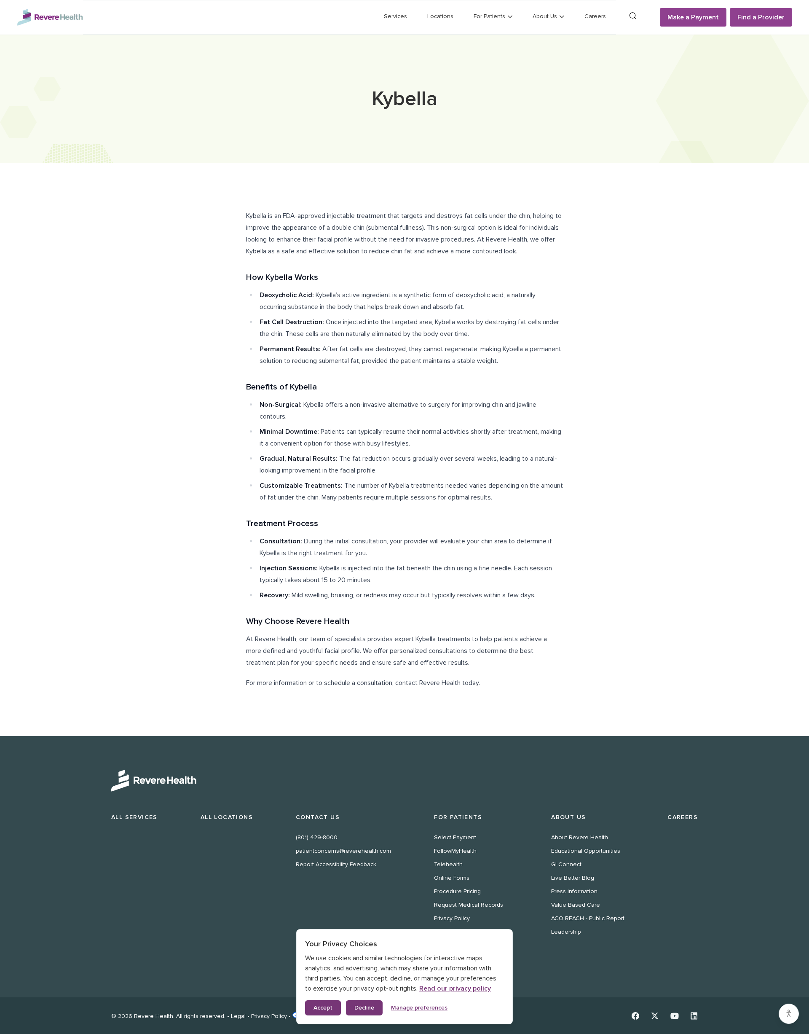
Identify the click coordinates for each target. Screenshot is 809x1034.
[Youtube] (674, 1016)
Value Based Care (575, 904)
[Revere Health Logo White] (404, 781)
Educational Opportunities (585, 850)
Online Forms (451, 877)
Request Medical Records (468, 904)
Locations (440, 16)
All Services (134, 817)
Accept (322, 1007)
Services (395, 16)
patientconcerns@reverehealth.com (343, 850)
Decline (364, 1007)
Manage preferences (419, 1007)
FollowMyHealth (455, 850)
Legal (238, 1016)
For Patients (458, 817)
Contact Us (318, 817)
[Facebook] (635, 1016)
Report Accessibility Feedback (336, 864)
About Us (568, 817)
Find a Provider (761, 17)
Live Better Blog (572, 877)
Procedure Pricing (457, 891)
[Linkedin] (694, 1016)
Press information (574, 891)
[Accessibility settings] (789, 1014)
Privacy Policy (452, 918)
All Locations (227, 817)
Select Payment (455, 837)
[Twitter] (655, 1016)
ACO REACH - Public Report (587, 918)
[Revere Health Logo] (50, 17)
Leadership (566, 931)
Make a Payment (693, 17)
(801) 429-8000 (317, 837)
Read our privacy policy (455, 988)
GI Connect (566, 864)
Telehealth (448, 864)
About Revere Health (579, 837)
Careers (595, 16)
